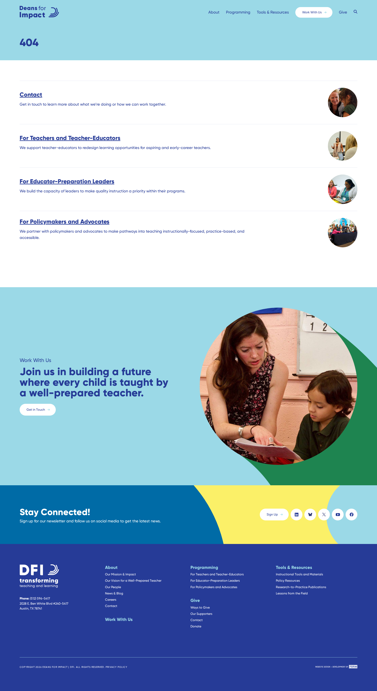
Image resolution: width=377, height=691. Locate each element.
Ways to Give (200, 607)
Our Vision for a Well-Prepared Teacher (133, 580)
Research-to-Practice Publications (301, 587)
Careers (110, 599)
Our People (113, 587)
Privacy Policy (116, 666)
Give (343, 12)
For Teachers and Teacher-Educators (217, 574)
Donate (195, 626)
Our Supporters (201, 614)
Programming (238, 12)
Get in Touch (36, 409)
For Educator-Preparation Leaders (215, 580)
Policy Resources (288, 580)
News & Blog (114, 593)
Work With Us (312, 12)
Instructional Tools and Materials (299, 574)
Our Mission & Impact (120, 574)
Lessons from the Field (292, 593)
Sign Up (272, 514)
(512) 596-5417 (40, 598)
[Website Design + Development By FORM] (336, 667)
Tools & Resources (273, 12)
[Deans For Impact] (47, 12)
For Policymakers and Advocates (213, 587)
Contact (111, 606)
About (214, 12)
